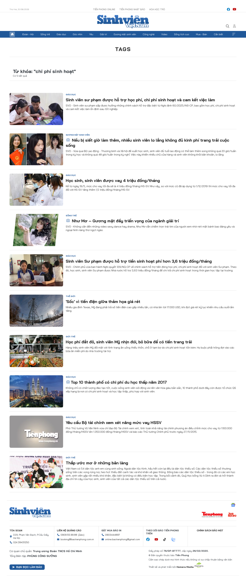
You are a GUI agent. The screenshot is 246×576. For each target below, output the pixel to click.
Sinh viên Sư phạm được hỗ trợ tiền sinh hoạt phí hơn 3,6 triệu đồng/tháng (139, 261)
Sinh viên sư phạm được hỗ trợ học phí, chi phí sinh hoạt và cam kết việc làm (140, 99)
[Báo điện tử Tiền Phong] (212, 515)
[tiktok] (166, 539)
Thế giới (70, 296)
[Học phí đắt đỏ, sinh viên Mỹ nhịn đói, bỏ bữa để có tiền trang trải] (36, 351)
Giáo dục (61, 34)
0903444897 (112, 534)
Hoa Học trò (157, 9)
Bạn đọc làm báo (29, 567)
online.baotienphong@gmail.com (122, 539)
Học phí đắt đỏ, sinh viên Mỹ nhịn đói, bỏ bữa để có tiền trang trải (129, 341)
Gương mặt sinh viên (125, 34)
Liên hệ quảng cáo (69, 530)
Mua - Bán (201, 34)
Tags (123, 49)
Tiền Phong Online (104, 9)
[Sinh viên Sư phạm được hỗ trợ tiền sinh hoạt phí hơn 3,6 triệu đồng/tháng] (36, 270)
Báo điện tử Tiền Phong (123, 21)
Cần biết (218, 34)
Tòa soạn (16, 530)
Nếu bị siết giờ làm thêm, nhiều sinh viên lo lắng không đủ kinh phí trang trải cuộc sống (147, 143)
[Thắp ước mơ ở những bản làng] (36, 472)
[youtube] (234, 9)
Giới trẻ (70, 336)
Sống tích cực (181, 34)
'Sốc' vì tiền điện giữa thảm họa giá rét (103, 301)
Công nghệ (148, 34)
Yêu (91, 34)
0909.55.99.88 (69, 534)
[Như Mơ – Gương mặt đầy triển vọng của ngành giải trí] (36, 230)
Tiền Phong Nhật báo (132, 9)
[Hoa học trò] (232, 515)
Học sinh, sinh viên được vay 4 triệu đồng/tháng (113, 180)
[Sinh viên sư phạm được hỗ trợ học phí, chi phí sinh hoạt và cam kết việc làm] (36, 109)
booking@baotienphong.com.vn (77, 539)
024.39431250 (21, 542)
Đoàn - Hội (28, 34)
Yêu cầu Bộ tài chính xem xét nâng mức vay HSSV (113, 422)
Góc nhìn (77, 34)
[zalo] (175, 539)
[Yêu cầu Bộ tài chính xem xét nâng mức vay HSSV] (36, 432)
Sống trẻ (45, 34)
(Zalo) (81, 534)
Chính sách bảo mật (210, 530)
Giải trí (103, 34)
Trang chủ (12, 34)
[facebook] (228, 9)
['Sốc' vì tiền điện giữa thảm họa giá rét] (36, 311)
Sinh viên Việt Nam (30, 512)
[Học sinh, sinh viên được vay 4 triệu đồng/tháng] (36, 190)
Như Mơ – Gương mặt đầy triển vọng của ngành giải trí (125, 220)
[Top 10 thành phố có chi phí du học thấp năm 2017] (36, 391)
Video (164, 34)
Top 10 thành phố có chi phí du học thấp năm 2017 (119, 382)
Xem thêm (233, 34)
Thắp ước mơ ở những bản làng (97, 462)
